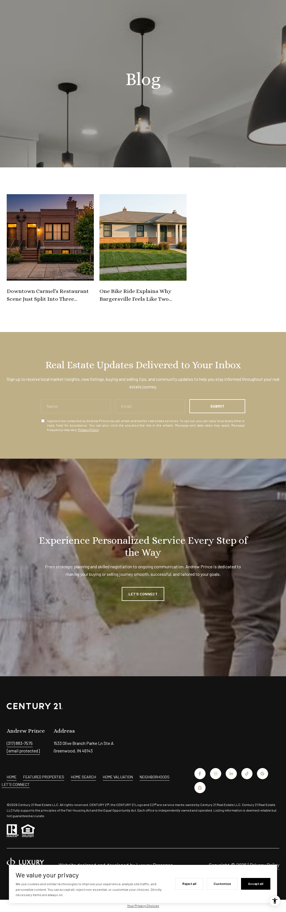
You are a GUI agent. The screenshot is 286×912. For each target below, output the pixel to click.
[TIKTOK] (246, 773)
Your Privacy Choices (143, 906)
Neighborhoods (155, 776)
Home (11, 776)
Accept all (255, 883)
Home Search (83, 776)
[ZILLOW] (200, 787)
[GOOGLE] (262, 773)
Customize (222, 883)
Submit (217, 406)
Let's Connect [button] (143, 593)
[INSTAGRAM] (215, 773)
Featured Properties (43, 776)
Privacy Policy (88, 430)
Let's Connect (16, 784)
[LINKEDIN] (231, 773)
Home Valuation (118, 776)
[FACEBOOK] (200, 773)
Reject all (189, 883)
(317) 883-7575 (20, 743)
